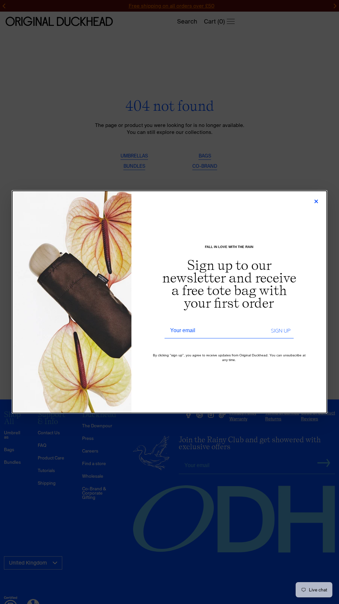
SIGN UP (280, 330)
